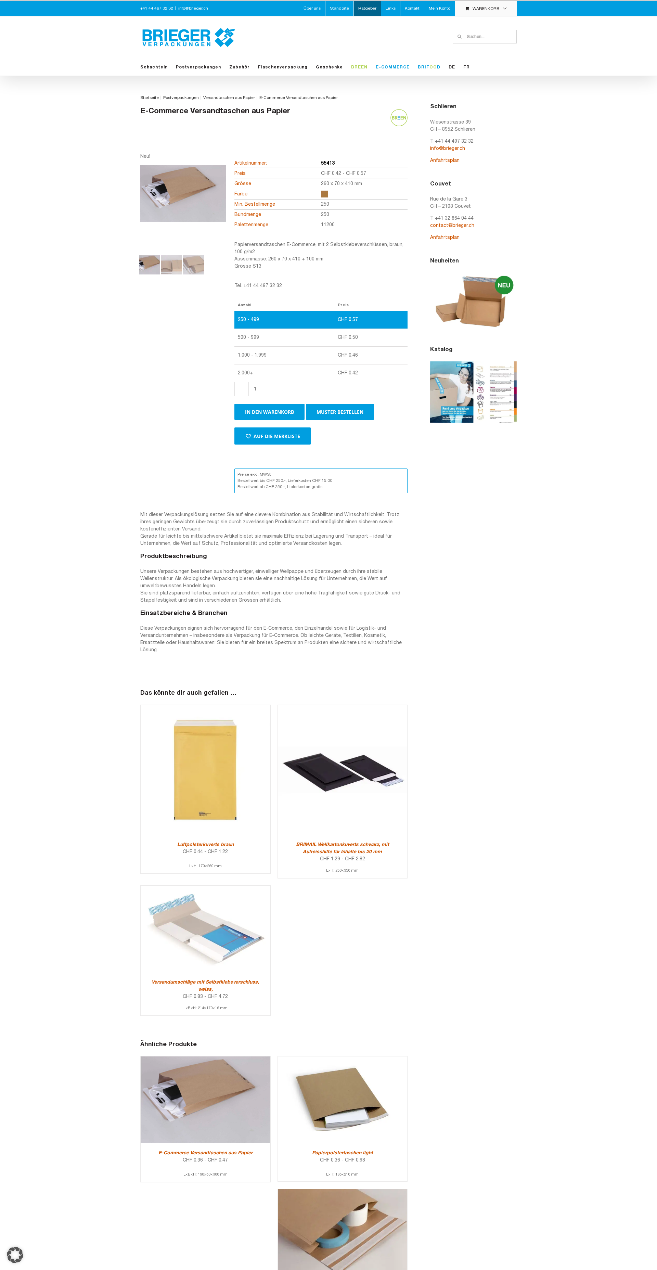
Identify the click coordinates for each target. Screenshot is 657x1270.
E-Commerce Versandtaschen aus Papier (205, 1153)
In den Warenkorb (269, 412)
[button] (272, 436)
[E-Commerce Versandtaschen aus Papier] (205, 1060)
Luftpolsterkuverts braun (205, 845)
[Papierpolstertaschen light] (343, 1060)
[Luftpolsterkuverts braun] (205, 708)
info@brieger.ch (193, 8)
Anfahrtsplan (445, 160)
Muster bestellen (340, 412)
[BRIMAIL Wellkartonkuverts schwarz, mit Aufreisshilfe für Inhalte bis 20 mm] (343, 708)
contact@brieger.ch (452, 225)
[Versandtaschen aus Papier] (343, 1193)
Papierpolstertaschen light (342, 1153)
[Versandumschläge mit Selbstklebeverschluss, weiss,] (205, 889)
